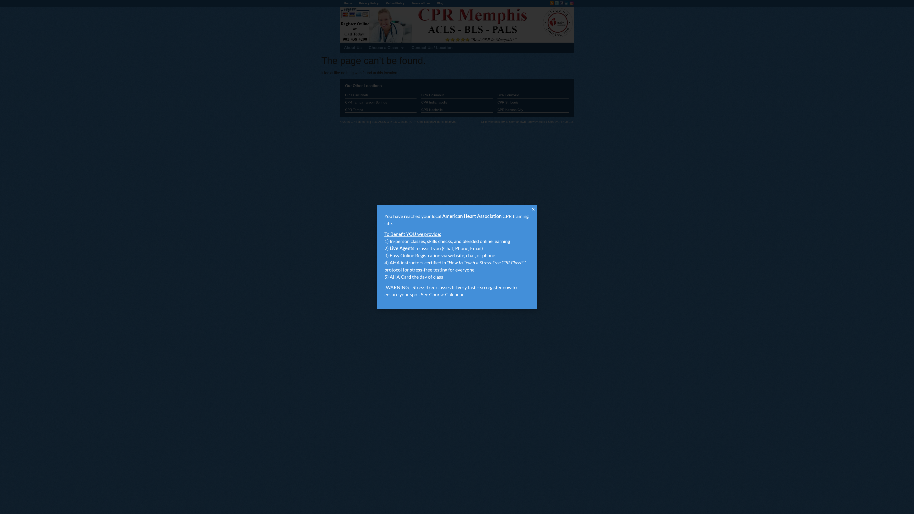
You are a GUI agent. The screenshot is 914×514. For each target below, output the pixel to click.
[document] (457, 257)
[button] (533, 209)
